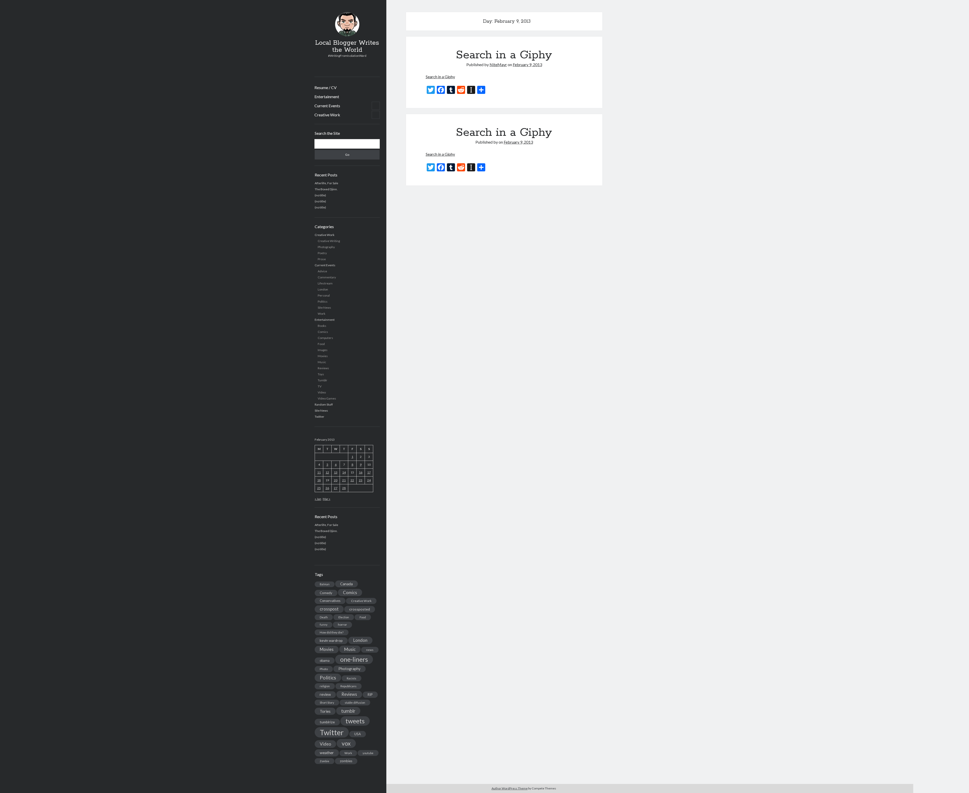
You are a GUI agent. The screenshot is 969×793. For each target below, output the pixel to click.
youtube (368, 753)
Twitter (319, 416)
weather (327, 752)
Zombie (324, 761)
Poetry (322, 253)
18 (319, 480)
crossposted (359, 609)
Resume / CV (325, 87)
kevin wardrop (331, 640)
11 (319, 472)
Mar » (326, 499)
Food (321, 344)
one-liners (354, 659)
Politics (323, 301)
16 (360, 472)
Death (324, 617)
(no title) (320, 195)
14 (344, 472)
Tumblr (322, 380)
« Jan (318, 499)
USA (357, 734)
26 (327, 488)
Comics (323, 332)
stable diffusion (355, 702)
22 (352, 480)
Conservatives (330, 601)
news (369, 649)
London (323, 289)
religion (325, 686)
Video (322, 392)
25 (319, 488)
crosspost (329, 609)
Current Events (327, 105)
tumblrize (327, 722)
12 (327, 472)
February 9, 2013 (527, 64)
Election (343, 617)
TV (319, 386)
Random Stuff (324, 404)
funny (323, 624)
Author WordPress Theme (510, 788)
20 (335, 480)
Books (322, 326)
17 (369, 472)
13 (335, 472)
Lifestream (325, 283)
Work (321, 313)
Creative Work (327, 114)
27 (335, 488)
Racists (351, 678)
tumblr (348, 711)
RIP (370, 695)
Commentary (327, 277)
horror (342, 624)
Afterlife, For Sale (326, 183)
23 (360, 480)
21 (344, 480)
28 (344, 488)
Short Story (327, 702)
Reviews (323, 368)
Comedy (326, 593)
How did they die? (331, 632)
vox (346, 743)
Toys (321, 374)
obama (325, 660)
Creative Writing (329, 241)
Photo (324, 669)
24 (369, 480)
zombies (346, 761)
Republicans (348, 686)
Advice (322, 271)
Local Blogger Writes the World (347, 46)
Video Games (327, 398)
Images (323, 350)
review (325, 694)
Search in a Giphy (504, 55)
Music (322, 362)
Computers (325, 338)
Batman (325, 584)
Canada (346, 583)
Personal (324, 295)
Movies (323, 356)
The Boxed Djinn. (326, 189)
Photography (326, 247)
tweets (355, 721)
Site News (324, 307)
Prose (322, 259)
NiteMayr (498, 64)
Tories (325, 711)
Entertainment (326, 96)
